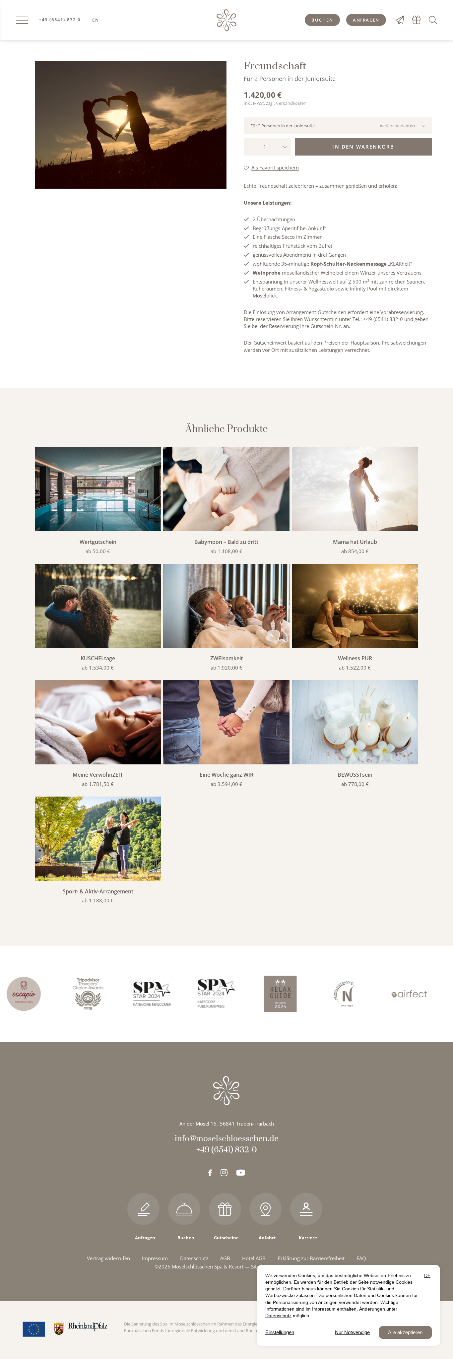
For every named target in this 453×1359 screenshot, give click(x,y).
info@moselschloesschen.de (227, 1138)
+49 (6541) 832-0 (60, 20)
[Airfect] (378, 994)
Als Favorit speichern (275, 167)
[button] (434, 19)
